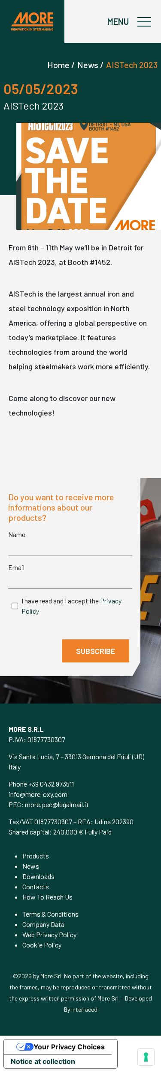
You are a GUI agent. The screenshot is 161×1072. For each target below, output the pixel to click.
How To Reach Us (47, 897)
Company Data (43, 924)
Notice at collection (43, 1061)
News (30, 866)
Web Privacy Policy (49, 934)
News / (90, 64)
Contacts (35, 886)
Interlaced (84, 1009)
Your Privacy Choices (69, 1046)
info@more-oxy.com (38, 794)
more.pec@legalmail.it (57, 804)
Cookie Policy (41, 945)
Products (35, 856)
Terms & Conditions (50, 914)
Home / (61, 64)
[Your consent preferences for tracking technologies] (146, 1057)
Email (16, 567)
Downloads (38, 876)
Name (16, 534)
